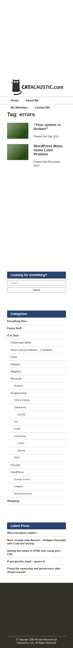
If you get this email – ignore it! (26, 561)
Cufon (21, 443)
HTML (17, 428)
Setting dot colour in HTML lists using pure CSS (33, 552)
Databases (20, 407)
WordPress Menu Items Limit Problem (48, 150)
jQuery (21, 450)
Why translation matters (22, 532)
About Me (32, 100)
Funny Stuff (14, 328)
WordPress (17, 472)
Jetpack (18, 486)
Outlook (18, 385)
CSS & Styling (22, 400)
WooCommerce (23, 493)
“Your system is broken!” (47, 127)
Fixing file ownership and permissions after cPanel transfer (34, 570)
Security (15, 464)
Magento (16, 371)
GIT (16, 421)
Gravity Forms (22, 479)
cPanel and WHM (21, 342)
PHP (16, 457)
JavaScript (20, 436)
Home (15, 100)
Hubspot (15, 364)
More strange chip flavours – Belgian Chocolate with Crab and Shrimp (36, 542)
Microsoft (16, 378)
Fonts (14, 356)
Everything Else (17, 321)
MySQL (22, 414)
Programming (18, 393)
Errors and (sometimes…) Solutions (31, 349)
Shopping (13, 500)
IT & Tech (13, 335)
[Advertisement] (36, 38)
